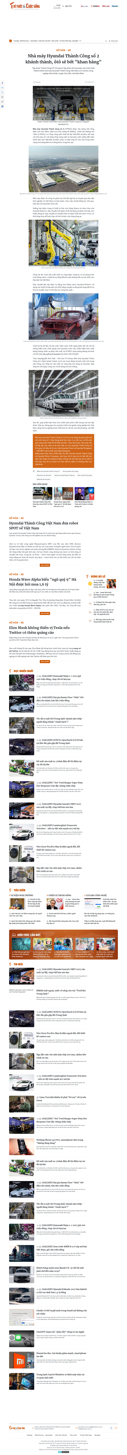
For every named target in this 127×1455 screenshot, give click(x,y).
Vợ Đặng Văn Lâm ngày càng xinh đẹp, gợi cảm (104, 603)
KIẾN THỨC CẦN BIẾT (29, 935)
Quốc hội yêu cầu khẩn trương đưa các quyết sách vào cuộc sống (25, 915)
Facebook (111, 1428)
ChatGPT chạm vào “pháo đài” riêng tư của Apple (60, 1332)
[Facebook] (2, 83)
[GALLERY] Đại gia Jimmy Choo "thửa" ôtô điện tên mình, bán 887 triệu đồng (59, 699)
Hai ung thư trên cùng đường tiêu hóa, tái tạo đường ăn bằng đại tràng (42, 954)
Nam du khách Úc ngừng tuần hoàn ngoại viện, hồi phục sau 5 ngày (84, 954)
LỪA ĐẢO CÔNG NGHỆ (96, 895)
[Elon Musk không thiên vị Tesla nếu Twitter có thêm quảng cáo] (84, 493)
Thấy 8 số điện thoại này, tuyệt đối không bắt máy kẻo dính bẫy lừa (99, 922)
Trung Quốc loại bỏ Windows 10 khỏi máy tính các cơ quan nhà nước (60, 1376)
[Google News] (2, 106)
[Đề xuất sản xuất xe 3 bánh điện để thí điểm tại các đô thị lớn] (21, 768)
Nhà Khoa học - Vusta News (29, 41)
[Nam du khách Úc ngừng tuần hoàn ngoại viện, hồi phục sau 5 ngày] (84, 944)
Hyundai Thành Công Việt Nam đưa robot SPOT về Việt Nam (42, 504)
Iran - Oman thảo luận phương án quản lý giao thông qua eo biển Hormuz (104, 595)
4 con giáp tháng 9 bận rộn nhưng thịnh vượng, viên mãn (99, 583)
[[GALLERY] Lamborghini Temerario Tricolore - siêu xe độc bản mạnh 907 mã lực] (21, 832)
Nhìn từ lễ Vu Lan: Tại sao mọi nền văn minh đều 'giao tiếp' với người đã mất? (104, 612)
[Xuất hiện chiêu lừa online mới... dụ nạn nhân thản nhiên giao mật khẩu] (92, 903)
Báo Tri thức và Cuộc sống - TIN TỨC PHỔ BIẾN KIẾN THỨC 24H (25, 6)
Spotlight (75, 41)
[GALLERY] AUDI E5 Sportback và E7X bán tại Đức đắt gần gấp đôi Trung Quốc (59, 741)
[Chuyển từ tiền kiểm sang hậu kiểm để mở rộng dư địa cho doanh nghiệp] (17, 903)
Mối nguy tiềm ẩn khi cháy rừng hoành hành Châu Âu (104, 621)
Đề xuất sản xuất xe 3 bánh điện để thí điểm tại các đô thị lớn (59, 763)
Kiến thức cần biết (44, 41)
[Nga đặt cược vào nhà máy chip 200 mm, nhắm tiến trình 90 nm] (21, 874)
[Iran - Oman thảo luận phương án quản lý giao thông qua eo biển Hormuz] (55, 903)
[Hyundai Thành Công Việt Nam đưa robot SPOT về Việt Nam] (42, 493)
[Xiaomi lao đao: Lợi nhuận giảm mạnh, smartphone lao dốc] (21, 1360)
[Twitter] (2, 92)
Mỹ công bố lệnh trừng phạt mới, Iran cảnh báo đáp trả (63, 922)
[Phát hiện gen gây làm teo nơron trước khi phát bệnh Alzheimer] (21, 944)
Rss (116, 1428)
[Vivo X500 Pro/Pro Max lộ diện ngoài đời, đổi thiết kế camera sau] (21, 853)
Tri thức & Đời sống (65, 41)
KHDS (84, 6)
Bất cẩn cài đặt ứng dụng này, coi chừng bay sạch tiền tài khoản (99, 915)
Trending (16, 41)
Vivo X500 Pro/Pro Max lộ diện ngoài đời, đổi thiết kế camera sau (58, 848)
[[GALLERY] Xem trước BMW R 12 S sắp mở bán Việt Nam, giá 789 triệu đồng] (21, 1253)
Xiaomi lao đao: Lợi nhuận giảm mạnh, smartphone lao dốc (61, 1355)
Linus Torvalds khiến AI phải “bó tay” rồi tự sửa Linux (61, 1099)
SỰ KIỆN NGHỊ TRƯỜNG (22, 895)
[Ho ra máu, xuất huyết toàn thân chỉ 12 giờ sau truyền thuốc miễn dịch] (106, 944)
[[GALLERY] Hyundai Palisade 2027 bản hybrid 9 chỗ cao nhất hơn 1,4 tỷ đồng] (21, 1296)
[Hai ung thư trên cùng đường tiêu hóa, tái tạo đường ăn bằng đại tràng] (42, 944)
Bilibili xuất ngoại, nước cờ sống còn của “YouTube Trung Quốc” (61, 992)
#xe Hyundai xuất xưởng (70, 471)
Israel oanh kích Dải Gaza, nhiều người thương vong (61, 915)
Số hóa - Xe (63, 50)
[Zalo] (2, 87)
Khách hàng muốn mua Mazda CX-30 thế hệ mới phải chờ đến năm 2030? (60, 1269)
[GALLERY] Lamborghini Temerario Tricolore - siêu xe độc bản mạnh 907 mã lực (58, 827)
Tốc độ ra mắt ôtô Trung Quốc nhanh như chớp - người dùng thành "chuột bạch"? (59, 720)
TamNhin (115, 6)
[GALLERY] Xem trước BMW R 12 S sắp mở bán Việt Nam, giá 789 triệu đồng (61, 1248)
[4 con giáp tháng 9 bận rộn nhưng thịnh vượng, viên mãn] (111, 583)
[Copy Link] (2, 101)
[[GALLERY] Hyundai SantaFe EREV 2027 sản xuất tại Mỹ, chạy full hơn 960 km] (21, 810)
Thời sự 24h (54, 41)
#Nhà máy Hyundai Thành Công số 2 (48, 471)
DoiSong (106, 6)
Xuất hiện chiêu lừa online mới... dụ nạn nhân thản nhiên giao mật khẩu (110, 902)
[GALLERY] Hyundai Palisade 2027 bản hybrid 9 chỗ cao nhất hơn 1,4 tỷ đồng (61, 1291)
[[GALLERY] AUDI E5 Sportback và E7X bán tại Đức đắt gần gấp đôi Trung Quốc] (21, 746)
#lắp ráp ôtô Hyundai (43, 479)
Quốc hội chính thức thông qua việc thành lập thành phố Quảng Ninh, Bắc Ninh (24, 922)
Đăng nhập (114, 41)
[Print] (2, 97)
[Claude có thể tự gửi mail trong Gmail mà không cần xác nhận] (21, 1317)
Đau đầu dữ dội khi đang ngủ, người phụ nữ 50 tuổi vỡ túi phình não (62, 954)
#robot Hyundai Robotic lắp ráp (64, 475)
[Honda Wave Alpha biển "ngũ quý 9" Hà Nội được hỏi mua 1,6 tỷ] (63, 493)
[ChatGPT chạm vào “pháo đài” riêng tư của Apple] (21, 1338)
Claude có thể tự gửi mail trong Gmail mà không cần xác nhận (61, 1312)
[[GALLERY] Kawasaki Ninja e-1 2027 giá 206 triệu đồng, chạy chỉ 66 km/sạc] (21, 682)
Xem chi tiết (45, 565)
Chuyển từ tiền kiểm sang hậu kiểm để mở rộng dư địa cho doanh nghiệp (35, 902)
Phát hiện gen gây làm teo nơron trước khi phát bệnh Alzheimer (20, 954)
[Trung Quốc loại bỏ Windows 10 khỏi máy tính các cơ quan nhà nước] (21, 1381)
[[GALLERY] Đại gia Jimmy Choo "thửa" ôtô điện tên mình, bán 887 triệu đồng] (21, 704)
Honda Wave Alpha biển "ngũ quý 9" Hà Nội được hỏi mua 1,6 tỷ (62, 504)
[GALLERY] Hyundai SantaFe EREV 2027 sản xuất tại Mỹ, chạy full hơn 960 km (58, 805)
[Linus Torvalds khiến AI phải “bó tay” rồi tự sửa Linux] (21, 1104)
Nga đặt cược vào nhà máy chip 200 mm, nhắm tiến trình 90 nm (59, 869)
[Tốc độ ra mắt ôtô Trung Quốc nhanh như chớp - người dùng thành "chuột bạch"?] (21, 725)
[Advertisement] (63, 25)
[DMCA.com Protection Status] (63, 1452)
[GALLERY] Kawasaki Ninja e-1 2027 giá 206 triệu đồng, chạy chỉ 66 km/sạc (58, 677)
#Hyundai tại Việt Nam (44, 475)
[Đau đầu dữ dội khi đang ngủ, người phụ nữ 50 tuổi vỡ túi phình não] (63, 944)
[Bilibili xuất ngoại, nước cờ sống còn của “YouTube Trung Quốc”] (21, 997)
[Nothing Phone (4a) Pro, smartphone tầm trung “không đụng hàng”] (21, 1146)
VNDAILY (95, 6)
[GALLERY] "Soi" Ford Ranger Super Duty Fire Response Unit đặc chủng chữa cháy (59, 784)
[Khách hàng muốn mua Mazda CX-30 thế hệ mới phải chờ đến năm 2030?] (21, 1274)
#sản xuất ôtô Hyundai (85, 475)
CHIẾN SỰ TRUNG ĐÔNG (59, 895)
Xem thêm (80, 41)
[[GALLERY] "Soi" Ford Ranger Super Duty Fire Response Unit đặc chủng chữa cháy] (21, 789)
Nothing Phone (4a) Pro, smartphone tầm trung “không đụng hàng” (59, 1141)
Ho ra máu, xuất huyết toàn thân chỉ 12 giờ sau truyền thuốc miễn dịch (105, 954)
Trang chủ (10, 40)
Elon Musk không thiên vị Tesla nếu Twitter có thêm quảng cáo (84, 504)
